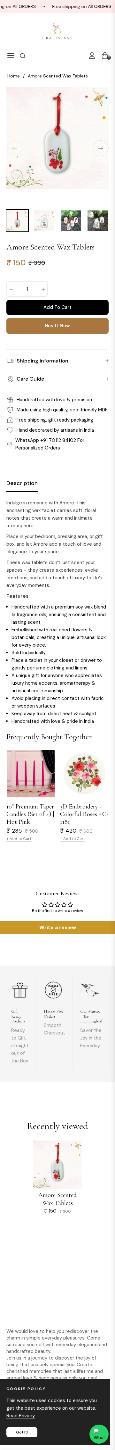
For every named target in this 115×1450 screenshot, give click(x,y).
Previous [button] (14, 148)
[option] (57, 148)
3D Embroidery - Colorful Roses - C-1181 (84, 814)
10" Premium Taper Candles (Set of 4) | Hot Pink (30, 814)
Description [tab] (22, 483)
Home (13, 76)
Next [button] (101, 148)
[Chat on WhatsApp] (99, 1434)
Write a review (57, 927)
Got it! (22, 1432)
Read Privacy (20, 1416)
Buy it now (57, 326)
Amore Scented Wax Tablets (57, 1199)
